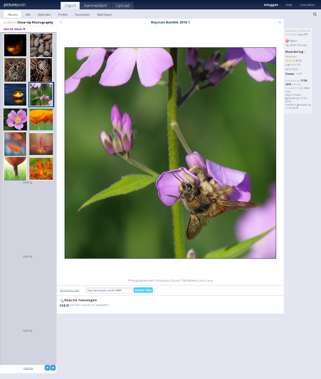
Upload (122, 5)
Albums (13, 14)
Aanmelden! (95, 5)
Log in (289, 64)
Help (289, 5)
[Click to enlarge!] (170, 153)
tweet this (143, 290)
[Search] (315, 14)
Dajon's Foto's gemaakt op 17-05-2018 (296, 98)
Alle (28, 14)
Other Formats (298, 45)
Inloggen (271, 5)
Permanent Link (69, 290)
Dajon (70, 5)
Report (293, 40)
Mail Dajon (104, 14)
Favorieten (82, 14)
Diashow (28, 368)
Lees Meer (307, 5)
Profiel (62, 14)
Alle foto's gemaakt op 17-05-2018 (298, 106)
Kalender (44, 14)
